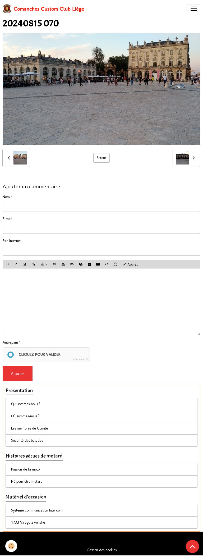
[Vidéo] (98, 264)
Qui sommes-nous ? (25, 404)
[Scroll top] (192, 546)
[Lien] (71, 264)
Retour (101, 158)
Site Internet (12, 241)
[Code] (106, 264)
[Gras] (7, 264)
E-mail (7, 219)
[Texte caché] (80, 264)
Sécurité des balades (27, 440)
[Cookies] (11, 546)
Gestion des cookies (102, 550)
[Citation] (54, 264)
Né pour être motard (27, 481)
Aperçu (132, 264)
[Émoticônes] (115, 264)
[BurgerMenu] (193, 8)
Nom (6, 197)
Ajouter (17, 373)
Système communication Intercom (37, 510)
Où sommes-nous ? (25, 416)
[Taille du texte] (33, 264)
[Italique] (16, 264)
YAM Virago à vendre (28, 522)
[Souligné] (24, 264)
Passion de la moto (25, 469)
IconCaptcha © (80, 359)
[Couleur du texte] (44, 264)
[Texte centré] (63, 264)
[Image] (89, 264)
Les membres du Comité (29, 428)
